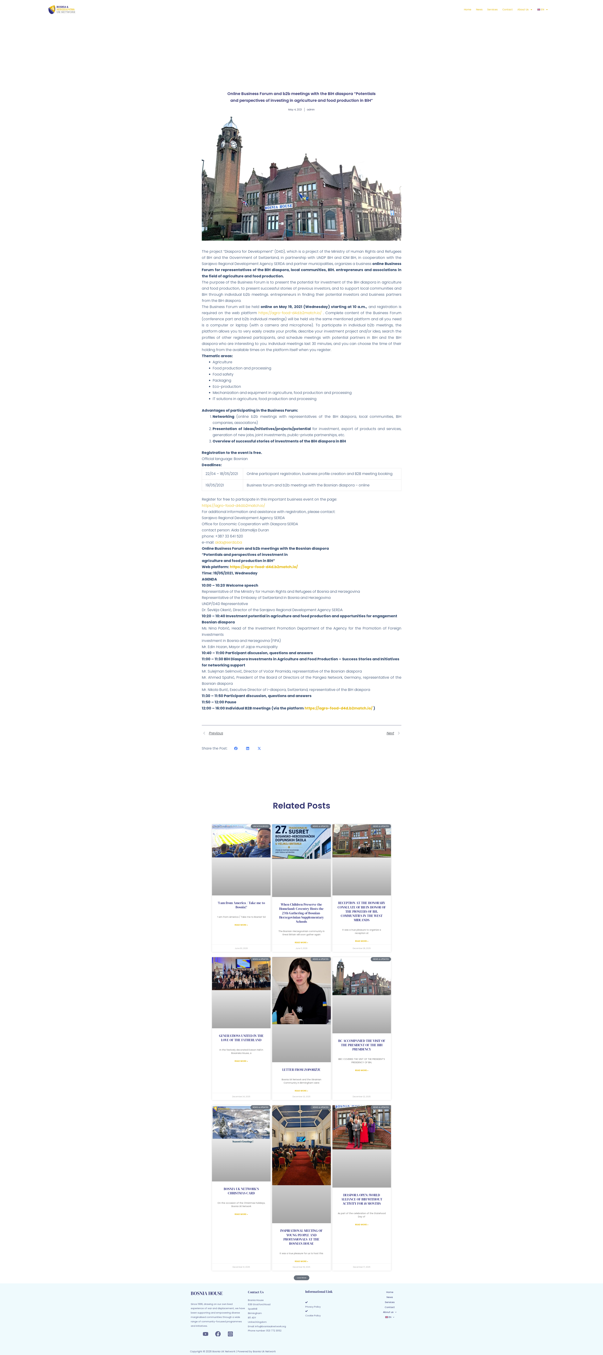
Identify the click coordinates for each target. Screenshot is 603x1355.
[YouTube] (205, 1334)
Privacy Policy (313, 1306)
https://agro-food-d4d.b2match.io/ (290, 312)
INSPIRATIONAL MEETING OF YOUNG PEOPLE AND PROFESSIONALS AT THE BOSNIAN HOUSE (301, 1237)
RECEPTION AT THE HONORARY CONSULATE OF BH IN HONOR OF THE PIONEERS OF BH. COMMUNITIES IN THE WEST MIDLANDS (362, 911)
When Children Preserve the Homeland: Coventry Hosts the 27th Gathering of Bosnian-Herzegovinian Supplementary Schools (301, 913)
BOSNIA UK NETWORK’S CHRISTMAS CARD (241, 1191)
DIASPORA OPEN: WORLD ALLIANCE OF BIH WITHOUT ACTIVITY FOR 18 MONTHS (361, 1199)
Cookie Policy (313, 1315)
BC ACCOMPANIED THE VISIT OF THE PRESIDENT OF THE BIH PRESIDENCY (361, 1045)
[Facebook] (218, 1334)
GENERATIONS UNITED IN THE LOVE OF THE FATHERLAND (241, 1037)
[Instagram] (230, 1334)
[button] (236, 748)
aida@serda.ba (228, 542)
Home (467, 9)
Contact (507, 9)
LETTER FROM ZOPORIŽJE (301, 1069)
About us (523, 9)
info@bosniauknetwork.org (270, 1326)
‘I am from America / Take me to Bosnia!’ (241, 905)
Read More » (241, 925)
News (479, 9)
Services (492, 9)
